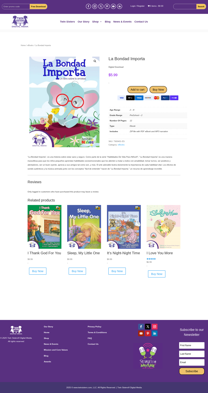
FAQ (90, 338)
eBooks (30, 45)
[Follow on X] (100, 6)
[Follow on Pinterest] (107, 6)
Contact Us (141, 21)
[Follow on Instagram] (94, 6)
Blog (108, 21)
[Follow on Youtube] (113, 6)
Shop (95, 21)
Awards (47, 361)
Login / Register (137, 6)
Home (23, 45)
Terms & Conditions (97, 332)
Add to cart (137, 89)
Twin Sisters (67, 21)
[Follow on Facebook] (88, 6)
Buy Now (158, 89)
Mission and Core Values (56, 350)
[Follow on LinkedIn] (119, 6)
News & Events (122, 21)
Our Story (83, 21)
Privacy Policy (94, 326)
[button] (94, 61)
